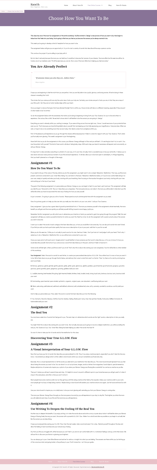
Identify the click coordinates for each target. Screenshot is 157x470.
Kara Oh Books (121, 5)
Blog (110, 5)
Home (66, 5)
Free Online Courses (94, 5)
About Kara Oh (78, 5)
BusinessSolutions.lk (98, 467)
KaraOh (35, 4)
